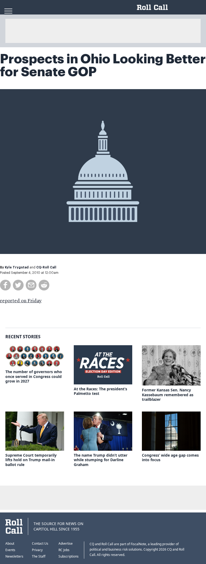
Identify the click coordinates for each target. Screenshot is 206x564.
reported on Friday (21, 301)
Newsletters (14, 556)
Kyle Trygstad (17, 267)
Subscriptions (68, 556)
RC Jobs (63, 550)
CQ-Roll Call (46, 267)
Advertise (65, 543)
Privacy (37, 550)
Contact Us (40, 543)
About (9, 543)
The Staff (38, 556)
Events (10, 550)
